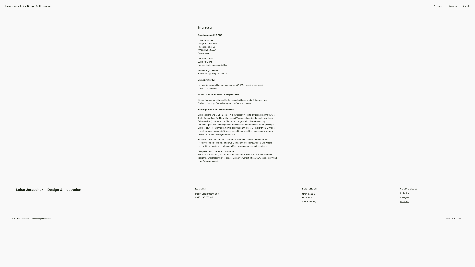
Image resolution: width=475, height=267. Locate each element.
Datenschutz (46, 218)
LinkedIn (404, 193)
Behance (404, 201)
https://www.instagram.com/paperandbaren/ (231, 103)
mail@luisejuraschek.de (207, 194)
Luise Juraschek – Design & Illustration (28, 6)
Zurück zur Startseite (452, 218)
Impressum (35, 218)
